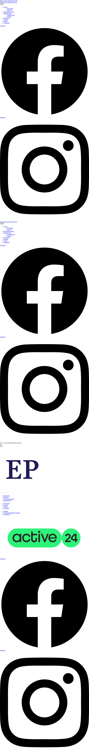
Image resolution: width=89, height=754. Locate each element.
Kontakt (5, 19)
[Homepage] (8, 2)
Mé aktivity (6, 18)
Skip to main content (5, 0)
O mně (5, 7)
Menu (2, 4)
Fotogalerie (6, 23)
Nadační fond (7, 13)
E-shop (5, 21)
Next (1, 446)
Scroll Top (14, 0)
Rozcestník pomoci (8, 12)
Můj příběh (10, 8)
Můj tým (9, 10)
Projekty (9, 16)
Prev (1, 444)
